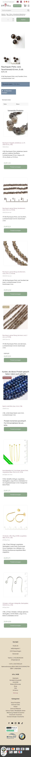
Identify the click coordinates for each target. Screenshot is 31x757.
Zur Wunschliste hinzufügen (7, 91)
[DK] (24, 2)
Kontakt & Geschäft (15, 680)
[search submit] (28, 10)
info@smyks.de (15, 660)
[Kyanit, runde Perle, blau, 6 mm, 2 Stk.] (15, 389)
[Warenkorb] (25, 5)
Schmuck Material (15, 708)
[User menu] (21, 2)
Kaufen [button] (23, 20)
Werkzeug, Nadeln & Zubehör (15, 713)
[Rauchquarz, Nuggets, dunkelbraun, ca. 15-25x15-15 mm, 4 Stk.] (15, 126)
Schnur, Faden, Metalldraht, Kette (15, 710)
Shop (15, 686)
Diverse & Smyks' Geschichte (15, 717)
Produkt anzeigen (15, 167)
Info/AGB (15, 682)
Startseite (15, 678)
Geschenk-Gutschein (15, 715)
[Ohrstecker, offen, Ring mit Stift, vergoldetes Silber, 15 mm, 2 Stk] (15, 519)
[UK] (28, 2)
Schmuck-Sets (15, 704)
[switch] (3, 754)
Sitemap (15, 693)
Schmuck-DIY (17, 5)
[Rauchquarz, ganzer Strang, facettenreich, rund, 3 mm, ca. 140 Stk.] (15, 255)
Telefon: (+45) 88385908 (15, 658)
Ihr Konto (15, 690)
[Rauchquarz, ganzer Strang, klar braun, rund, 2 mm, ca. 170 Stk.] (15, 318)
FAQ (15, 688)
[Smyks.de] (6, 5)
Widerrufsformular (15, 684)
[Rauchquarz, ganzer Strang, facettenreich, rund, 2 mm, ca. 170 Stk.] (15, 191)
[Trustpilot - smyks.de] (11, 729)
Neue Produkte (15, 702)
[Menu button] (28, 5)
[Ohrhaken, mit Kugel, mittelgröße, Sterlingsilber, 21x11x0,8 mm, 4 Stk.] (15, 586)
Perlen (15, 706)
